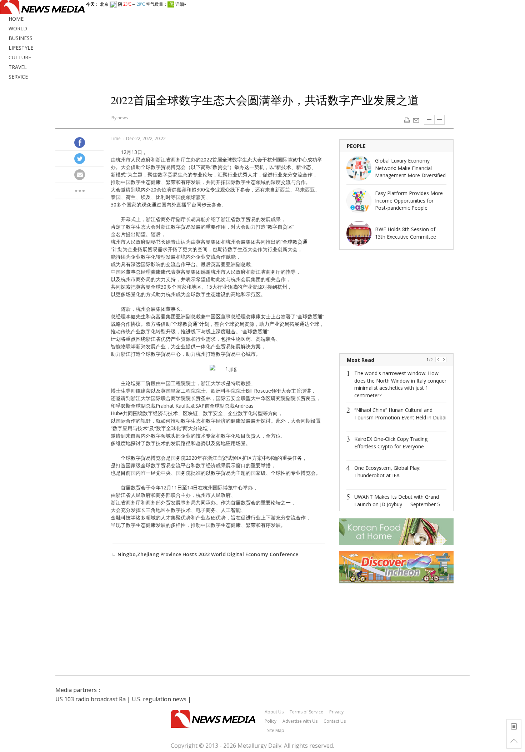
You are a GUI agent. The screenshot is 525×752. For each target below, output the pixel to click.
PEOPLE (356, 146)
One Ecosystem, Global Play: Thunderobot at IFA (387, 471)
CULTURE (20, 57)
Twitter (79, 158)
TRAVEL (18, 67)
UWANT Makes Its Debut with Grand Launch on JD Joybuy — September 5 (397, 500)
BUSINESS (20, 38)
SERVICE (18, 76)
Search (518, 21)
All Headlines (513, 726)
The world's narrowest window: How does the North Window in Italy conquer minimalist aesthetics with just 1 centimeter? (400, 384)
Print (406, 120)
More (79, 190)
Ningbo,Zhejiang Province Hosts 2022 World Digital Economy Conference (208, 554)
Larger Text (429, 120)
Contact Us (335, 721)
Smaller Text (440, 120)
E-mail (415, 120)
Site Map (275, 730)
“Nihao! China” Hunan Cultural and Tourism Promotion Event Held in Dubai (400, 414)
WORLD (18, 28)
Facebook (79, 142)
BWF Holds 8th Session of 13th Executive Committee (405, 233)
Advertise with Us (300, 721)
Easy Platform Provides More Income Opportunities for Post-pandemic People (409, 200)
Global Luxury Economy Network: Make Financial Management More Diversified (410, 168)
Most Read (360, 360)
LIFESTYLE (21, 47)
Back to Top (513, 741)
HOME (16, 18)
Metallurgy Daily (259, 745)
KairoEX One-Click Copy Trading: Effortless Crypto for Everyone (391, 442)
